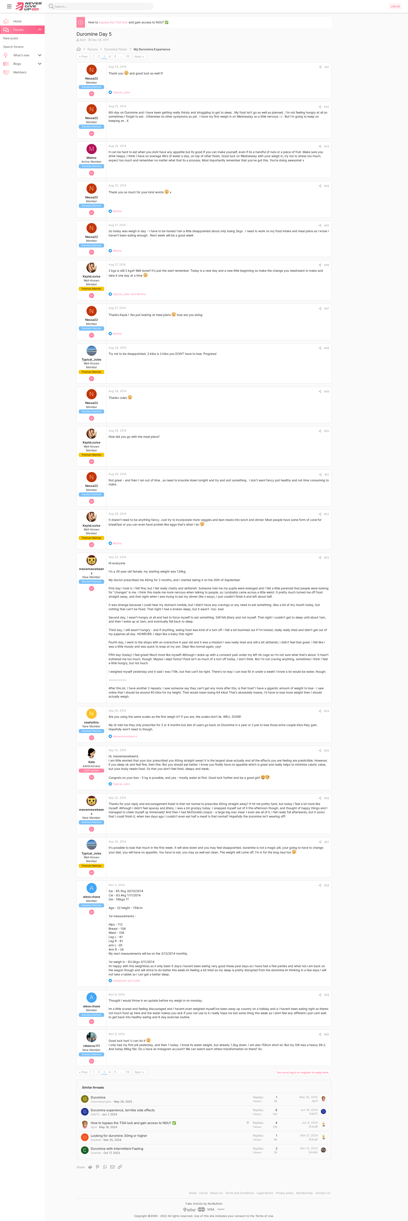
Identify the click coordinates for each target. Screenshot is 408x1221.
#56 (326, 798)
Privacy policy (285, 1193)
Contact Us (322, 1193)
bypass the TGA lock (113, 22)
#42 (326, 106)
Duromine (98, 1097)
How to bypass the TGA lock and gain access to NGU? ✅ (133, 1123)
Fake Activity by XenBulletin (204, 1203)
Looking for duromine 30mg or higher (119, 1136)
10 (127, 56)
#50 (326, 431)
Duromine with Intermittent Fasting (117, 1149)
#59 (326, 994)
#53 (326, 557)
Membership (304, 1193)
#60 (326, 1034)
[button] (9, 6)
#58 (326, 885)
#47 (326, 308)
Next (138, 56)
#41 (326, 67)
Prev (84, 56)
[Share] (320, 67)
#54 (326, 711)
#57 (326, 842)
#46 (326, 265)
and (129, 294)
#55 (326, 750)
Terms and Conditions (239, 1193)
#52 (326, 514)
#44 (326, 186)
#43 (326, 146)
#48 (326, 348)
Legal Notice (265, 1193)
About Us (216, 1193)
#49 (326, 391)
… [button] (121, 56)
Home (193, 1193)
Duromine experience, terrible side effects (123, 1110)
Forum (203, 1193)
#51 (326, 474)
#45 (326, 225)
